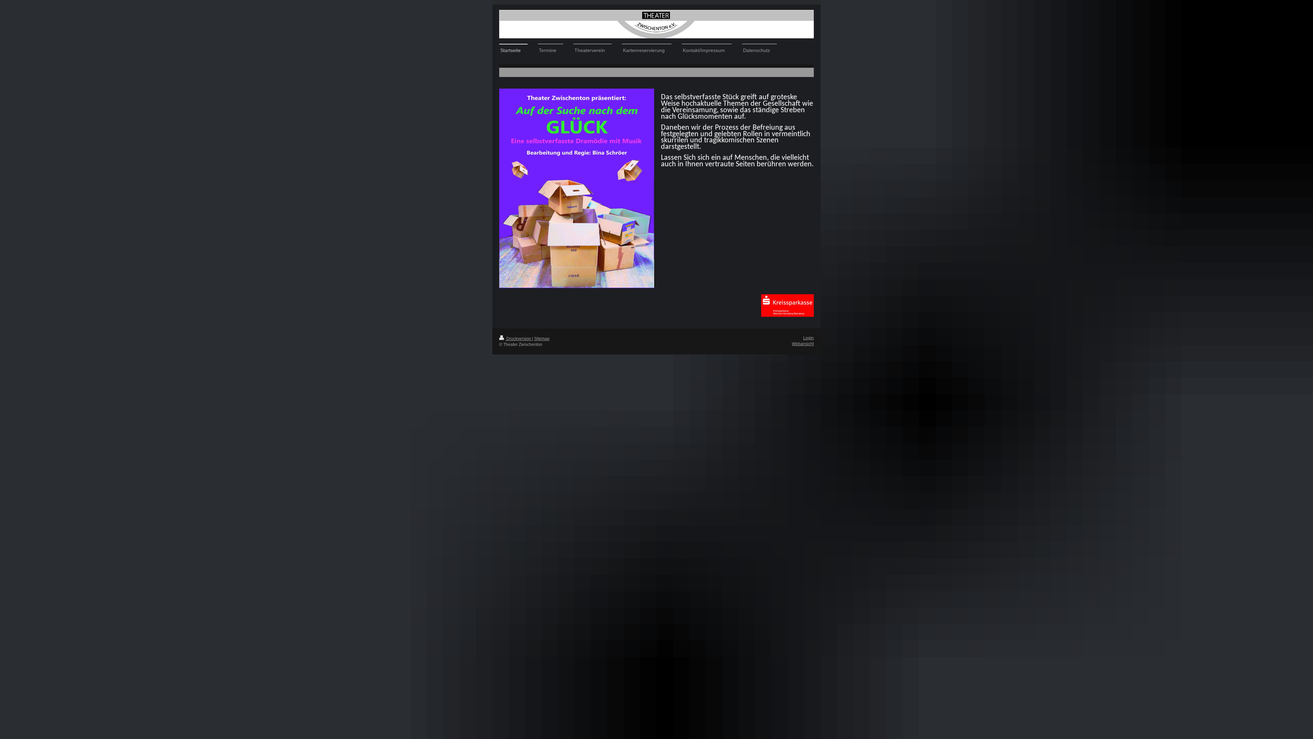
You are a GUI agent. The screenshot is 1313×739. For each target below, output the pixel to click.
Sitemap (541, 338)
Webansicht (803, 343)
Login (808, 338)
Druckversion (518, 338)
